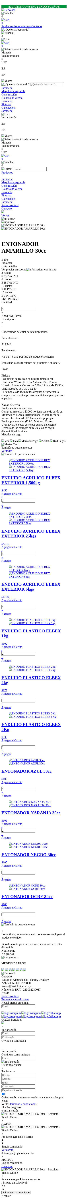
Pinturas (6, 104)
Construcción (9, 94)
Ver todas (6, 450)
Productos (7, 26)
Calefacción (8, 107)
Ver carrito (7, 1149)
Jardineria (7, 110)
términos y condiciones (23, 1104)
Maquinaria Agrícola (13, 91)
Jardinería (7, 87)
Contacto (36, 26)
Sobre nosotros (22, 26)
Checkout (7, 1166)
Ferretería (6, 101)
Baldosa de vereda (11, 97)
